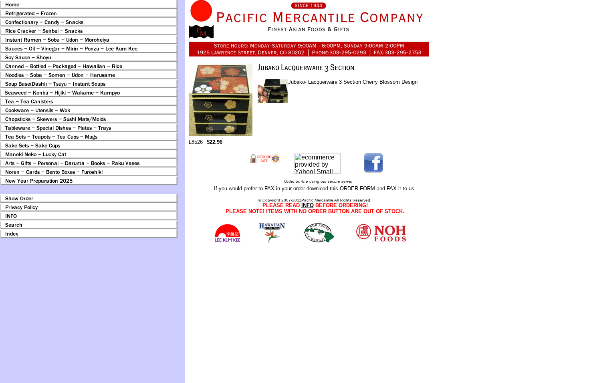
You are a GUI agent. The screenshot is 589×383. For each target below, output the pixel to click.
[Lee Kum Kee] (227, 241)
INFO (307, 205)
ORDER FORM (357, 188)
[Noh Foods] (271, 240)
